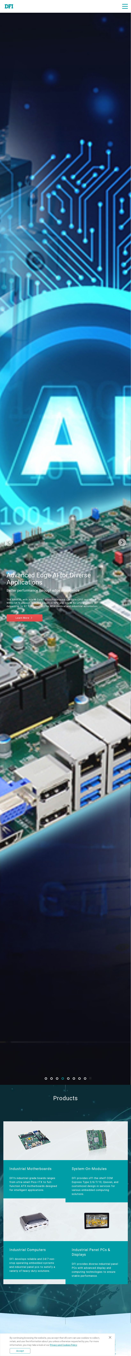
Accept (20, 1351)
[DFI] (9, 6)
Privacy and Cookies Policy (63, 1345)
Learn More (23, 617)
